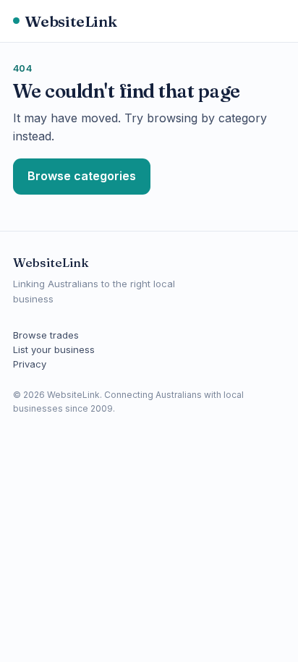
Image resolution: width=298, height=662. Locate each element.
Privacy (29, 364)
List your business (54, 349)
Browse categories (81, 176)
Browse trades (46, 335)
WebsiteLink (71, 21)
